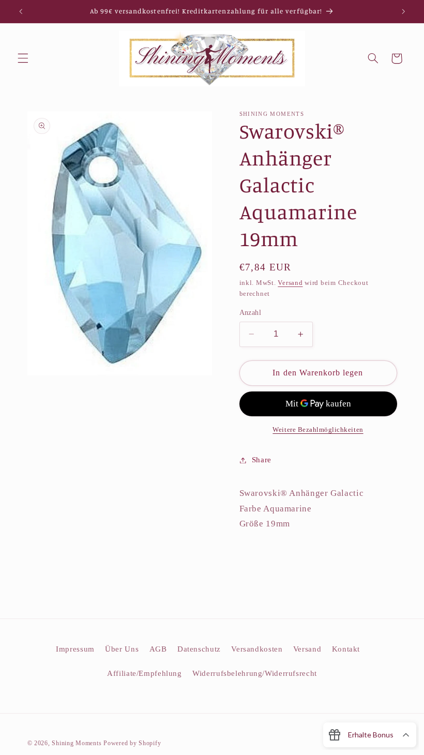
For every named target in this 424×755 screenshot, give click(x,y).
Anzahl (250, 312)
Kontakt (346, 649)
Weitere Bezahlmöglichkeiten (317, 429)
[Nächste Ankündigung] (403, 11)
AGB (158, 649)
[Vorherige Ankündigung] (20, 11)
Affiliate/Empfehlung (144, 673)
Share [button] (261, 460)
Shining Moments (77, 743)
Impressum (75, 649)
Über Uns (122, 649)
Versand (290, 282)
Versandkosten (256, 649)
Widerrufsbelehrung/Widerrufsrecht (254, 673)
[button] (23, 58)
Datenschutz (199, 649)
